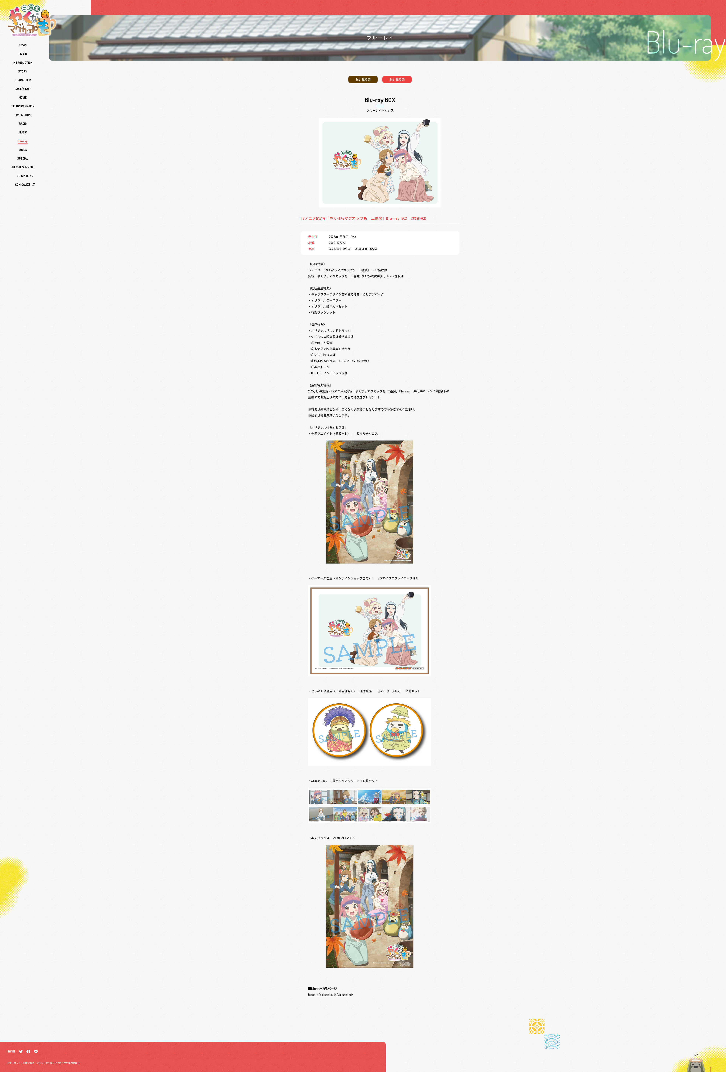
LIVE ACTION (23, 115)
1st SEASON (363, 79)
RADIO (23, 124)
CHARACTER (23, 80)
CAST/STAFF (23, 89)
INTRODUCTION (23, 63)
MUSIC (23, 132)
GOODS (23, 150)
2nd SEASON (397, 79)
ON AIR (23, 54)
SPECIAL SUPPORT (23, 167)
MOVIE (23, 97)
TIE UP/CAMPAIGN (22, 106)
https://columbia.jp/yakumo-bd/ (330, 994)
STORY (22, 71)
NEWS (23, 45)
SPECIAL (22, 158)
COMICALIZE (22, 184)
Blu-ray (23, 141)
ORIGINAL (23, 176)
